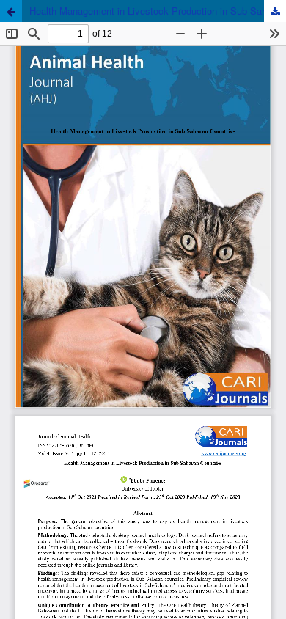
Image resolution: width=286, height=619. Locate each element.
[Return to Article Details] (11, 11)
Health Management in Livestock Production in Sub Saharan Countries (157, 11)
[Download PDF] (275, 11)
